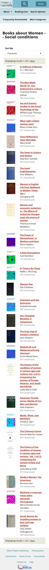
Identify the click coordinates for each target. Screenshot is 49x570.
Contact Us (21, 562)
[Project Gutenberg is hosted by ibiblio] (24, 568)
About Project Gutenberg (18, 550)
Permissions (11, 556)
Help (31, 562)
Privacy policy (38, 550)
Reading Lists (21, 11)
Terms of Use (25, 556)
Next (32, 61)
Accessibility (39, 556)
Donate (41, 4)
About (8, 11)
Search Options (38, 11)
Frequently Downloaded (15, 19)
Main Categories (38, 19)
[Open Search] (24, 4)
